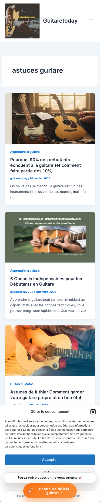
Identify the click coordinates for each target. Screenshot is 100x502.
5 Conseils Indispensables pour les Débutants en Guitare (46, 281)
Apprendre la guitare (25, 152)
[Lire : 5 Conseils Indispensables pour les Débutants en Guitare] (50, 237)
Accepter (50, 459)
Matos (28, 384)
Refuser (50, 472)
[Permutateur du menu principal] (90, 20)
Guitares (16, 384)
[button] (93, 412)
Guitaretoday (60, 20)
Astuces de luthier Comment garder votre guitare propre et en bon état (47, 394)
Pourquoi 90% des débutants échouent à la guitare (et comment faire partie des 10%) (45, 165)
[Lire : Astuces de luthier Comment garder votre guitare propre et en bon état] (50, 350)
